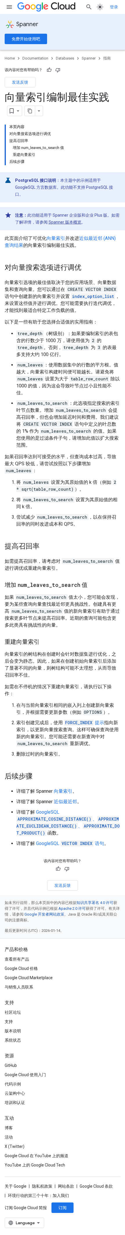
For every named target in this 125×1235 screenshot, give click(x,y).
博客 (9, 1128)
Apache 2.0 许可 (72, 908)
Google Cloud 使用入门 (25, 1074)
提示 (84, 722)
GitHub (11, 1065)
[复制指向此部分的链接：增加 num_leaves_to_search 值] (93, 585)
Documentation (35, 58)
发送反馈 (20, 82)
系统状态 (13, 1040)
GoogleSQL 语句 (70, 843)
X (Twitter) (14, 1146)
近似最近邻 (65, 801)
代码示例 (13, 1084)
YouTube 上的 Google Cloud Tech (35, 1165)
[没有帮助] (57, 70)
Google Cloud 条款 (96, 1186)
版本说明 (13, 1031)
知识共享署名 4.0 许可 (94, 902)
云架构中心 (15, 1093)
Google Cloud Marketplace (29, 977)
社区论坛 (13, 1012)
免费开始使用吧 (26, 39)
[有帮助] (49, 70)
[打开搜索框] (88, 6)
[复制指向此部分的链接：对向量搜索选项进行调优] (87, 268)
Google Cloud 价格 (21, 968)
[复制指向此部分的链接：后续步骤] (38, 776)
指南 (107, 58)
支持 (9, 1021)
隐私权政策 (42, 1186)
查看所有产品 (17, 959)
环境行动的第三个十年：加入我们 (38, 1195)
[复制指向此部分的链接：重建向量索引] (45, 642)
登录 (114, 7)
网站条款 (66, 1186)
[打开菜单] (9, 7)
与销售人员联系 (19, 987)
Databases (65, 58)
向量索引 (56, 238)
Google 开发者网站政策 (44, 914)
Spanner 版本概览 (65, 222)
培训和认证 (15, 1102)
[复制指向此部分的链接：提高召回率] (45, 546)
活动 (9, 1137)
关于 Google (15, 1186)
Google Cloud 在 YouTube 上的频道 (36, 1155)
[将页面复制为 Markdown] (30, 111)
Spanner (27, 24)
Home (10, 58)
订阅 (62, 1207)
